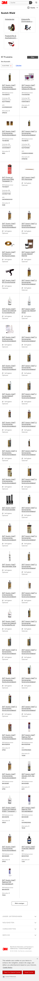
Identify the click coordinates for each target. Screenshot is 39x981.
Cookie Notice (7, 967)
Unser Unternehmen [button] (12, 916)
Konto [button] (32, 8)
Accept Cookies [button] (29, 972)
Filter (32, 57)
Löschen (18, 65)
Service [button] (6, 935)
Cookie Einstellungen (25, 948)
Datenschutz (14, 948)
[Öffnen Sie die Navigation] (36, 3)
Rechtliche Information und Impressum (21, 947)
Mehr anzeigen (19, 903)
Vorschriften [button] (9, 929)
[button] (9, 976)
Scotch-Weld (5, 65)
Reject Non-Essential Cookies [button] (12, 972)
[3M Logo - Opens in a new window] (4, 2)
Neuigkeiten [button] (8, 923)
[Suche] (30, 2)
